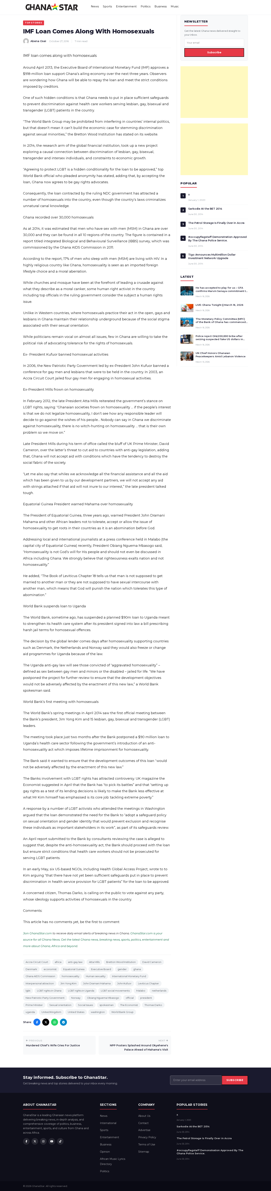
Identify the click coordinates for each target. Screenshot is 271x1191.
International (108, 1123)
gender (122, 969)
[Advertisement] (214, 92)
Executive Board (101, 969)
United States (76, 1012)
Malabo (140, 990)
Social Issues (85, 1005)
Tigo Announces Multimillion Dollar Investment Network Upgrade (211, 256)
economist (50, 969)
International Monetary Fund (129, 976)
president (146, 997)
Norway (75, 997)
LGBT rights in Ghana (49, 990)
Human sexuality (95, 976)
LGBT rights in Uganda (81, 990)
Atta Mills (94, 962)
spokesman (107, 1005)
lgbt (28, 990)
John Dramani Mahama (97, 983)
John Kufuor (124, 983)
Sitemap (143, 1151)
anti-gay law (75, 962)
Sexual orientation (60, 1005)
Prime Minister (34, 1005)
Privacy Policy (147, 1137)
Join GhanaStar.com (37, 933)
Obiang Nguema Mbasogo (103, 997)
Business (160, 6)
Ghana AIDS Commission (40, 976)
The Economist (129, 1005)
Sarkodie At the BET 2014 (205, 208)
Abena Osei (38, 41)
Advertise (144, 1130)
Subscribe (214, 52)
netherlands (159, 990)
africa (58, 962)
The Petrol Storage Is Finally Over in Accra (216, 223)
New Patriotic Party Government (45, 997)
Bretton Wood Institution (121, 962)
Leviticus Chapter (148, 983)
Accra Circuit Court (37, 962)
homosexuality (70, 976)
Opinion (105, 1151)
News (95, 6)
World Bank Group (122, 1012)
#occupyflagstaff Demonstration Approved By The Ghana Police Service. (217, 238)
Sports (107, 6)
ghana (137, 969)
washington (98, 1012)
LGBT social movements (115, 990)
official (130, 997)
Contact (143, 1123)
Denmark (31, 969)
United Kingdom (51, 1012)
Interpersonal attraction (40, 983)
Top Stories (33, 22)
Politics (145, 6)
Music (175, 6)
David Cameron (151, 962)
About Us (144, 1116)
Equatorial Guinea (73, 969)
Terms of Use (146, 1144)
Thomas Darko (153, 1005)
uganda (30, 1012)
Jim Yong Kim (68, 983)
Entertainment (126, 6)
